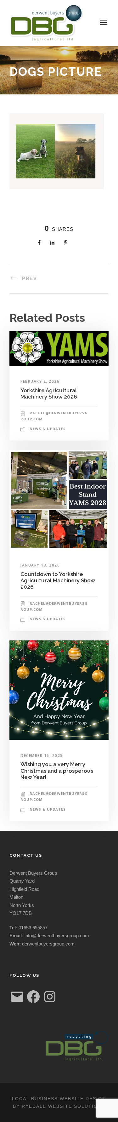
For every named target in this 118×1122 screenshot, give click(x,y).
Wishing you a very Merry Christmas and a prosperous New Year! (56, 770)
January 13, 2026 (40, 565)
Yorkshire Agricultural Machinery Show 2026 (48, 393)
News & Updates (48, 428)
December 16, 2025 (41, 755)
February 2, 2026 (39, 381)
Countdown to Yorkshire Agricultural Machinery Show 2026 (57, 580)
